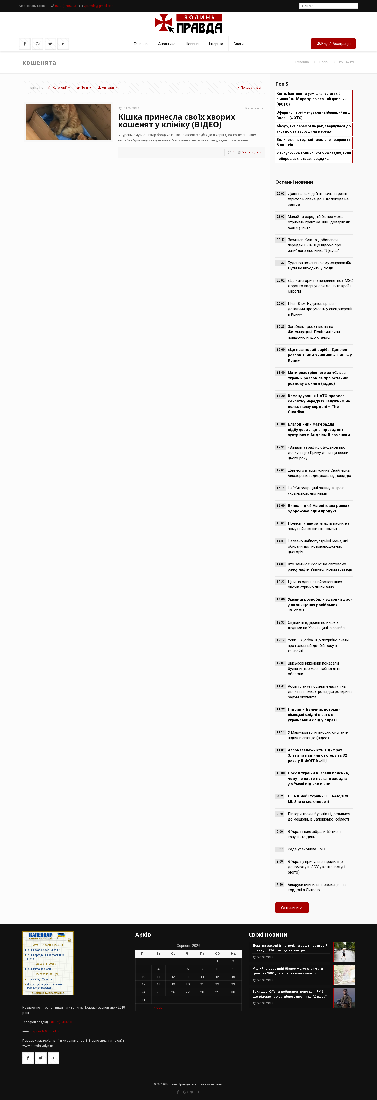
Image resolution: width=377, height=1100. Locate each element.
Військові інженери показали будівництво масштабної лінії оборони (314, 668)
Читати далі (251, 152)
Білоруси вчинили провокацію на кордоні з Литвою (317, 887)
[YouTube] (199, 1092)
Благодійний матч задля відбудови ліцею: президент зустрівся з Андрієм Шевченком (319, 429)
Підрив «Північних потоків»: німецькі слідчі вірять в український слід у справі (314, 714)
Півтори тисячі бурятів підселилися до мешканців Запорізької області (319, 817)
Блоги (324, 62)
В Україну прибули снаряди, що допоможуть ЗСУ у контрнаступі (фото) (316, 867)
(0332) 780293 (65, 6)
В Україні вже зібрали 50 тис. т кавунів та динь (314, 834)
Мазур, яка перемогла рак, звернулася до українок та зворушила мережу (313, 128)
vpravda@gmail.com (99, 6)
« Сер (158, 1007)
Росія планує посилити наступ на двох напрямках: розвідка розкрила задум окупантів (320, 691)
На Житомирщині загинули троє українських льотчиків (316, 491)
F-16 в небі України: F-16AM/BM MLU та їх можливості (318, 799)
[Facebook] (178, 1092)
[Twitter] (192, 1092)
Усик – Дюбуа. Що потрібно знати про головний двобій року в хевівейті (318, 645)
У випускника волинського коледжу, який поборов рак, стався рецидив (313, 156)
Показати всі (251, 87)
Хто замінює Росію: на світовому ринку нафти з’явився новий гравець (320, 567)
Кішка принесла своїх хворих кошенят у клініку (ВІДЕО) (176, 120)
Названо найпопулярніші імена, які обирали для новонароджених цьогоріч (318, 546)
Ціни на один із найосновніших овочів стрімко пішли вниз (315, 584)
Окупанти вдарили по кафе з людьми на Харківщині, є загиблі (316, 625)
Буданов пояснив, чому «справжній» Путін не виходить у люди (320, 266)
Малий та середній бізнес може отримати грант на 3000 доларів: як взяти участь (319, 222)
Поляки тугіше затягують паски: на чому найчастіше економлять (318, 526)
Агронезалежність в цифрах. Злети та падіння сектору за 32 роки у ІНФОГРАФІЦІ (317, 755)
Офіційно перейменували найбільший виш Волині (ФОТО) (313, 115)
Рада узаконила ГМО (306, 849)
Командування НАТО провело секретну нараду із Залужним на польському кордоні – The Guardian (319, 403)
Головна (302, 62)
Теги (85, 87)
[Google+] (185, 1092)
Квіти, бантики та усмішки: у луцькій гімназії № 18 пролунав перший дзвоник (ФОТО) (311, 98)
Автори (108, 87)
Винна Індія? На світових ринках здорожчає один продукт (318, 508)
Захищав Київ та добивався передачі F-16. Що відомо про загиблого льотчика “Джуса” (314, 245)
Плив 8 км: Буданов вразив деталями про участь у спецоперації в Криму (320, 309)
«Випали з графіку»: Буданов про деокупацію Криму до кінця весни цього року (318, 452)
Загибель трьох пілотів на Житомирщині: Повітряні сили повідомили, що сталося (314, 332)
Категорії (60, 87)
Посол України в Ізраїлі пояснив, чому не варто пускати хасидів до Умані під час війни (318, 778)
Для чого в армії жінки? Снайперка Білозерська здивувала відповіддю (319, 473)
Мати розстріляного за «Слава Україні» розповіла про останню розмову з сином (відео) (318, 378)
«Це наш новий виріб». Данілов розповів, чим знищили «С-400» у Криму (320, 355)
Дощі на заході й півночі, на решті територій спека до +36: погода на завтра (318, 199)
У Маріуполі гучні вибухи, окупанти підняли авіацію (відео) (318, 735)
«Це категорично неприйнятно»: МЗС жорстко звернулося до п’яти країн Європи (320, 286)
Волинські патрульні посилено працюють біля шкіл (313, 142)
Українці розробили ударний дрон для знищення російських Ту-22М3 (320, 605)
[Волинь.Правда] (188, 24)
